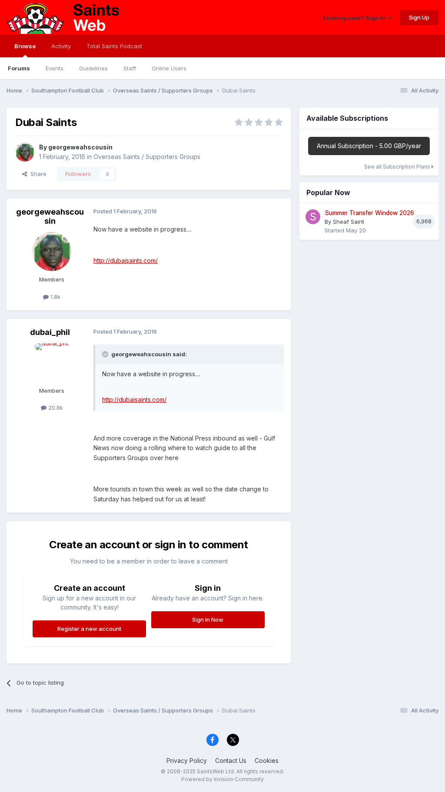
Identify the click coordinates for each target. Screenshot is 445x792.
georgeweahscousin (80, 147)
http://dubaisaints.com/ (125, 260)
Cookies (267, 760)
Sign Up (419, 17)
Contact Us (230, 760)
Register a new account (89, 628)
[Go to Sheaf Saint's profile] (313, 216)
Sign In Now (207, 619)
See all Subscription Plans (398, 166)
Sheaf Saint (348, 221)
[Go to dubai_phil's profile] (51, 362)
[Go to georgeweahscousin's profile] (24, 152)
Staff (129, 68)
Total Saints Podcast (114, 46)
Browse (25, 46)
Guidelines (93, 68)
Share (36, 173)
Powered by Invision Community (222, 779)
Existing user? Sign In (355, 17)
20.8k (54, 407)
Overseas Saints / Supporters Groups (146, 156)
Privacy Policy (186, 760)
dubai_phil (50, 332)
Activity (61, 46)
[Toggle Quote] (106, 354)
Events (54, 68)
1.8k (54, 296)
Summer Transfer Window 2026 (369, 212)
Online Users (169, 68)
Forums (19, 68)
